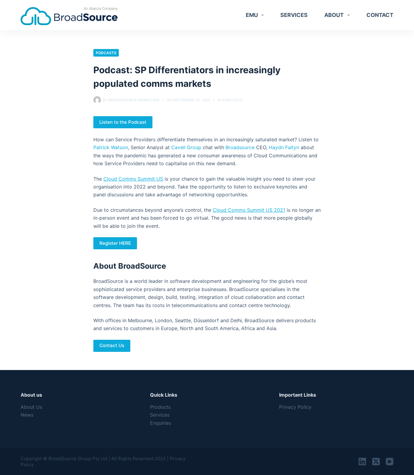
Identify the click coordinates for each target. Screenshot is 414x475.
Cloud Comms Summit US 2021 (249, 210)
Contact (379, 15)
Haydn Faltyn (284, 147)
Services (294, 15)
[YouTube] (389, 461)
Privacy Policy (295, 407)
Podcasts (106, 53)
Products (160, 407)
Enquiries (160, 423)
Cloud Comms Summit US (133, 179)
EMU (252, 15)
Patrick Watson (110, 147)
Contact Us (111, 345)
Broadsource (240, 147)
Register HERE (115, 243)
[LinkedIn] (362, 461)
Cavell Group (186, 147)
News (27, 415)
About (334, 15)
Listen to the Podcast (122, 122)
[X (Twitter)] (376, 461)
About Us (31, 407)
